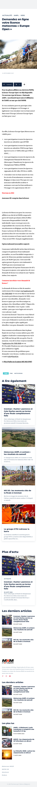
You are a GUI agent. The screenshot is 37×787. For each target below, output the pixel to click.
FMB (11, 373)
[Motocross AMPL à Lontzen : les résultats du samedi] (18, 437)
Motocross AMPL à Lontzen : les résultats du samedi (17, 453)
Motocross (18, 373)
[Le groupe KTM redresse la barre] (18, 514)
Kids (23, 15)
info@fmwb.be (13, 356)
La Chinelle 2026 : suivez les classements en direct (24, 752)
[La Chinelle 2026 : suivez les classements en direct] (7, 754)
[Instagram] (6, 676)
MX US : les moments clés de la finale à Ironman (23, 640)
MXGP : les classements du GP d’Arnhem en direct (23, 740)
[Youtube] (10, 676)
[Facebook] (3, 676)
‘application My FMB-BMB (11, 343)
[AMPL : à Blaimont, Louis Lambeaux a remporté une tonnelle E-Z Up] (7, 731)
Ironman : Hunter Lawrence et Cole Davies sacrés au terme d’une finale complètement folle (18, 412)
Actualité (7, 15)
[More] (24, 84)
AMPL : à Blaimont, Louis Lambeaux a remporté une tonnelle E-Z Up (23, 729)
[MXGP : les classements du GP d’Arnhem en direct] (7, 743)
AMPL (16, 15)
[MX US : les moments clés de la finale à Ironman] (18, 475)
